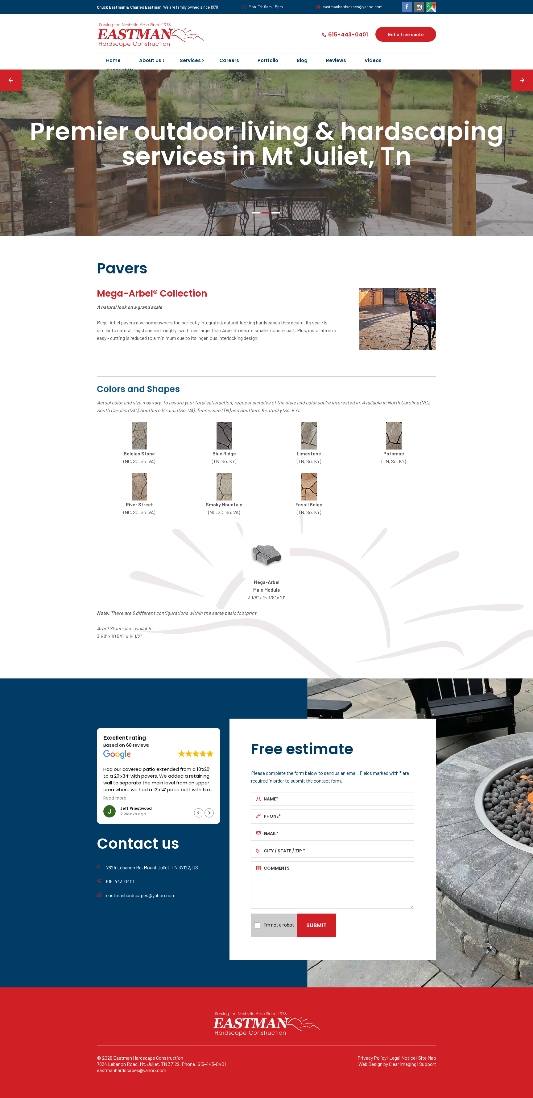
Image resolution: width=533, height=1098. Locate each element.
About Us (150, 61)
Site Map (427, 1058)
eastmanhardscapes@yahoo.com (352, 6)
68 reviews (137, 745)
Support (427, 1064)
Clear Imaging (402, 1064)
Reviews (336, 61)
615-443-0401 (348, 34)
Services (190, 61)
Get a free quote (406, 34)
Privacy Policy (371, 1058)
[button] (209, 812)
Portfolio (268, 61)
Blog (302, 61)
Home (113, 61)
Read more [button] (114, 798)
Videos (373, 61)
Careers (229, 61)
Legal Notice (402, 1058)
